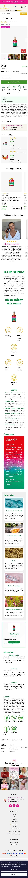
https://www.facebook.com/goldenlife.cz (10, 805)
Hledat (23, 13)
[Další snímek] (26, 40)
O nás (14, 814)
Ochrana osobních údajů (14, 834)
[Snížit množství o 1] (2, 77)
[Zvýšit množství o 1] (10, 77)
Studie (14, 819)
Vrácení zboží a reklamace (14, 831)
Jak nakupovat (15, 821)
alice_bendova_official (12, 244)
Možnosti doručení (23, 73)
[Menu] (25, 6)
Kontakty (15, 826)
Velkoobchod (14, 844)
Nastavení (14, 870)
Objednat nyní (14, 642)
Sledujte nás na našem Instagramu (14, 764)
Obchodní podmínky (14, 829)
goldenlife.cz (14, 805)
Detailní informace (5, 121)
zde (19, 866)
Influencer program (14, 842)
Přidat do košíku (15, 82)
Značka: (5, 24)
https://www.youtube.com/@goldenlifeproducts (17, 805)
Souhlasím (14, 874)
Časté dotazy (15, 824)
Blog (15, 817)
